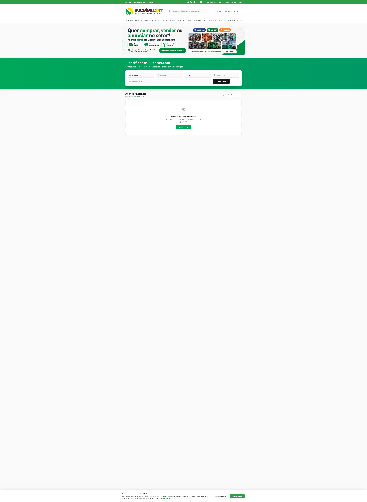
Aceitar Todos (237, 496)
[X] (197, 2)
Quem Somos (211, 2)
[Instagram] (188, 2)
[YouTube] (201, 2)
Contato (233, 2)
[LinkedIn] (194, 2)
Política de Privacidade (163, 498)
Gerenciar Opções (220, 496)
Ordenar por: (221, 95)
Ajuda (240, 2)
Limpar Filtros (183, 127)
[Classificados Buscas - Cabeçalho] (183, 40)
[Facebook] (191, 2)
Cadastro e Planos (223, 2)
